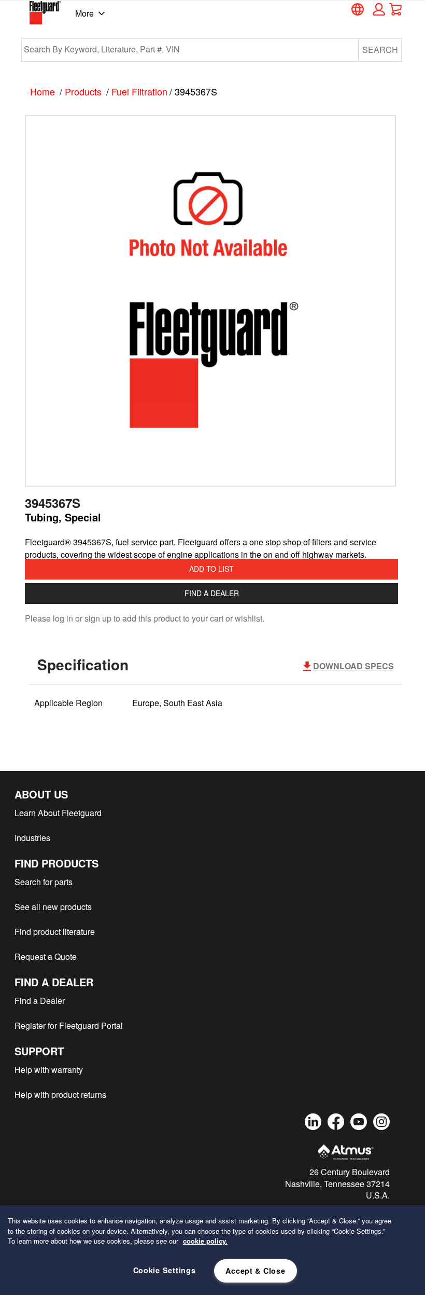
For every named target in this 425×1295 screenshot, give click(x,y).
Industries (32, 838)
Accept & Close (255, 1270)
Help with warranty (49, 1070)
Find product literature (55, 932)
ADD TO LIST (211, 568)
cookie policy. (205, 1241)
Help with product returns (60, 1094)
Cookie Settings (164, 1270)
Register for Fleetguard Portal (69, 1025)
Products (83, 91)
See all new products (53, 907)
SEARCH (380, 50)
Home (42, 91)
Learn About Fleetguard (58, 813)
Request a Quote (46, 956)
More (84, 13)
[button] (377, 9)
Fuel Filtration (139, 91)
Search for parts (44, 882)
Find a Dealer (212, 593)
